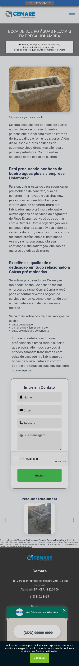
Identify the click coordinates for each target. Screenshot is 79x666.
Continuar (39, 657)
